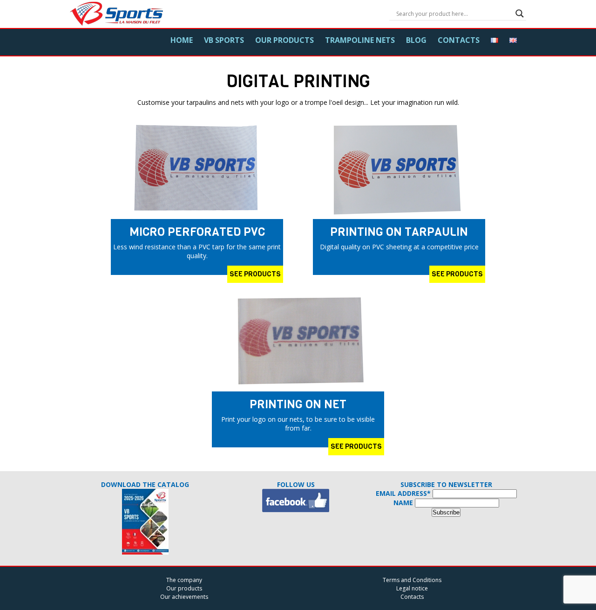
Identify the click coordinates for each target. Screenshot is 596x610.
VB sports (224, 40)
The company (184, 580)
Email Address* (403, 493)
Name (403, 502)
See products (255, 274)
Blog (416, 40)
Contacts (459, 40)
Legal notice (412, 588)
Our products (284, 40)
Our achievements (184, 597)
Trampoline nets (360, 40)
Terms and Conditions (412, 580)
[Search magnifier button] (519, 13)
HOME (181, 40)
